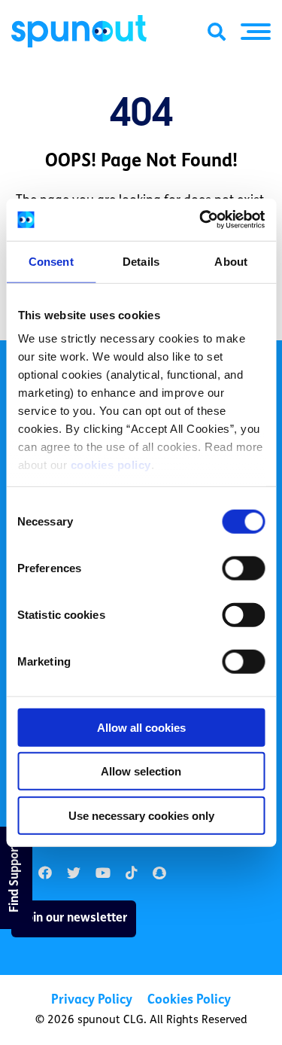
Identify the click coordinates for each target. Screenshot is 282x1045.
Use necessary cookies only (141, 815)
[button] (256, 31)
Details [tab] (141, 260)
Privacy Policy (91, 1000)
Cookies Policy (189, 1000)
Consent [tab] (51, 260)
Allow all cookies (141, 727)
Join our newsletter (73, 918)
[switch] (243, 568)
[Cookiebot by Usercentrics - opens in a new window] (201, 220)
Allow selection (141, 771)
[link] (73, 874)
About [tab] (230, 260)
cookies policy (110, 465)
